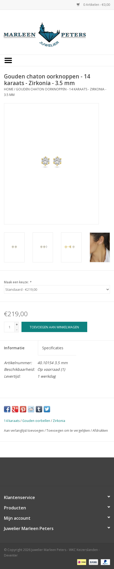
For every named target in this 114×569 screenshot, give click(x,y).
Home (8, 89)
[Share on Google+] (15, 409)
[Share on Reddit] (31, 409)
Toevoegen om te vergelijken (68, 430)
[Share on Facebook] (7, 409)
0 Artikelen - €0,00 (96, 4)
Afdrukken (100, 430)
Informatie (14, 347)
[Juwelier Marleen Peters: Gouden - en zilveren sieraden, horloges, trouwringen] (57, 31)
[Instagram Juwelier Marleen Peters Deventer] (62, 473)
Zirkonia (59, 420)
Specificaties (52, 347)
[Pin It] (23, 409)
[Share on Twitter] (47, 409)
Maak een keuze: (17, 282)
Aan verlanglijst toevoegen (24, 430)
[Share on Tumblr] (39, 409)
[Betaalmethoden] (81, 561)
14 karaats (12, 420)
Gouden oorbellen (36, 420)
